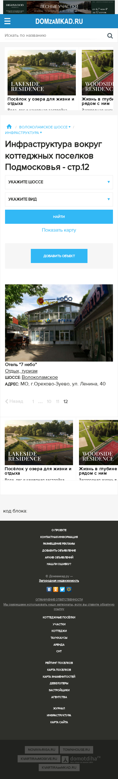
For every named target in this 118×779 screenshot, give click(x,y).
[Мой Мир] (69, 589)
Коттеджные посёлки (59, 617)
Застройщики (59, 690)
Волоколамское (40, 377)
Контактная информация (59, 537)
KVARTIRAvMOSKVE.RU (39, 759)
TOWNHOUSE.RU (76, 750)
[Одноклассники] (56, 589)
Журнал (59, 708)
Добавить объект (59, 256)
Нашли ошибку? (59, 564)
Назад (15, 401)
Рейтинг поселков (59, 663)
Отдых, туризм (21, 371)
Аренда (59, 645)
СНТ (59, 651)
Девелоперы (59, 683)
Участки (59, 624)
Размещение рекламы (59, 543)
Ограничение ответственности (59, 599)
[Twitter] (62, 589)
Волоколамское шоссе (44, 127)
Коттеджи (59, 631)
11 (57, 401)
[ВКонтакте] (49, 589)
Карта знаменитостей (59, 677)
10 (49, 401)
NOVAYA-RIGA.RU (41, 750)
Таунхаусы (59, 638)
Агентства (59, 697)
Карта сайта (59, 722)
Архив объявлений (59, 557)
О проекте (59, 530)
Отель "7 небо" (21, 364)
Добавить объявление (59, 550)
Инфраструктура (23, 133)
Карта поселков (59, 670)
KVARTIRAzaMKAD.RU (59, 768)
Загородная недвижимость (59, 581)
